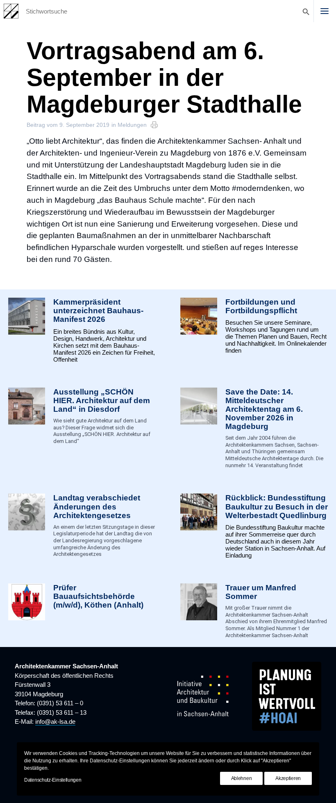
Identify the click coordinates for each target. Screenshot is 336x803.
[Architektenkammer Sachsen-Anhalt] (11, 11)
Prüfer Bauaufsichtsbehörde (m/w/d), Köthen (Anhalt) (98, 596)
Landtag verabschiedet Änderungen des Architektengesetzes (96, 506)
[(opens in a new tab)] (26, 611)
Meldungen (132, 125)
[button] (324, 11)
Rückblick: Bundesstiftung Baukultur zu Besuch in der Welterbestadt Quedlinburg (276, 506)
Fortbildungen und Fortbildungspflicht (261, 306)
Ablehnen (241, 778)
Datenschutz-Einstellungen (53, 780)
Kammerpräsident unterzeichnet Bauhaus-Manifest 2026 (98, 310)
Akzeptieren (288, 778)
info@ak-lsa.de (55, 721)
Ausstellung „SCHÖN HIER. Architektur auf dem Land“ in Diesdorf (101, 400)
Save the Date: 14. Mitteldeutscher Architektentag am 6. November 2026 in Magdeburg (264, 409)
